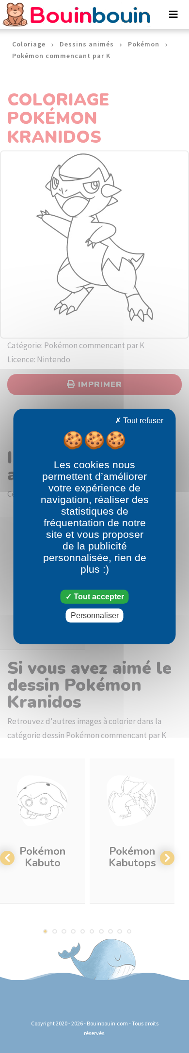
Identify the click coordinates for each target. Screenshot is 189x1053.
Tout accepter (98, 597)
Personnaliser (95, 615)
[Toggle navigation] (173, 14)
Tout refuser (142, 420)
